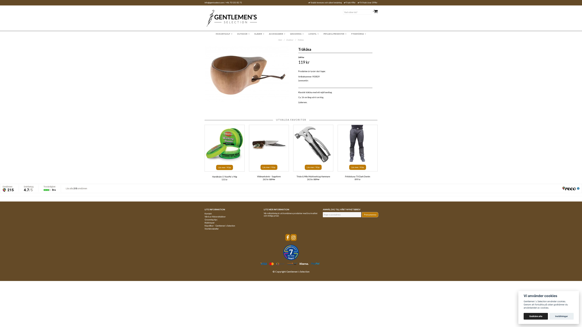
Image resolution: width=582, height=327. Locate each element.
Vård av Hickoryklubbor (215, 216)
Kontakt (208, 213)
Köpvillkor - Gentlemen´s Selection (220, 226)
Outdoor (242, 34)
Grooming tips (211, 219)
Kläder (258, 34)
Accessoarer (276, 34)
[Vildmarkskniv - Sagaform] (269, 148)
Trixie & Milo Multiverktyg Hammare (313, 176)
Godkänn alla (535, 316)
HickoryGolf (223, 34)
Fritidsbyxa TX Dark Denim (357, 176)
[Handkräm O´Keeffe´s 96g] (225, 148)
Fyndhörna (358, 34)
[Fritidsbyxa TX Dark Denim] (358, 148)
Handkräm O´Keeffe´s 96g (224, 176)
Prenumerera (370, 214)
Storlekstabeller (212, 229)
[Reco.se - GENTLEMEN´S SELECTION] (291, 252)
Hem (281, 40)
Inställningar (561, 316)
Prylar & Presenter (334, 34)
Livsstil (313, 34)
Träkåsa (301, 40)
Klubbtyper (210, 222)
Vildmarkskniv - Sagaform (269, 176)
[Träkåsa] (247, 74)
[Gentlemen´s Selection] (227, 18)
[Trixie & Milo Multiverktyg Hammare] (313, 148)
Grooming (296, 34)
